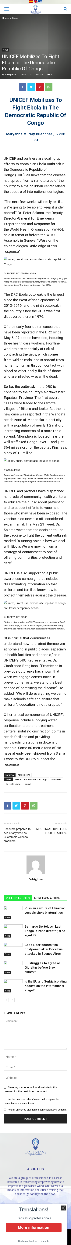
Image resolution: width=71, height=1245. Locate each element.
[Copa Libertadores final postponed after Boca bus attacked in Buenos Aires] (13, 949)
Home (5, 18)
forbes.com (24, 774)
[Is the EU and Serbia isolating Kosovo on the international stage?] (13, 985)
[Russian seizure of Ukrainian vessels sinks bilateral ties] (13, 912)
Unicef (28, 783)
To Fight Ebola (12, 783)
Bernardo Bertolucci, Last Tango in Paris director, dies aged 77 (45, 931)
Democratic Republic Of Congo (31, 779)
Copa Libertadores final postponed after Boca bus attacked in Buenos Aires (44, 949)
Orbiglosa (10, 74)
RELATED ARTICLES (18, 898)
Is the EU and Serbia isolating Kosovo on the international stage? (46, 985)
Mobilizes (56, 779)
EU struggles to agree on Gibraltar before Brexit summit (43, 967)
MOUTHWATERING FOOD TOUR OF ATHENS (51, 831)
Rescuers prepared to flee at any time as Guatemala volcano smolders (17, 835)
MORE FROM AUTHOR (47, 898)
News (15, 18)
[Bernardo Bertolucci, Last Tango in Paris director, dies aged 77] (13, 931)
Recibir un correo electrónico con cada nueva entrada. (37, 1109)
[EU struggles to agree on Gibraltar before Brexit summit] (13, 967)
